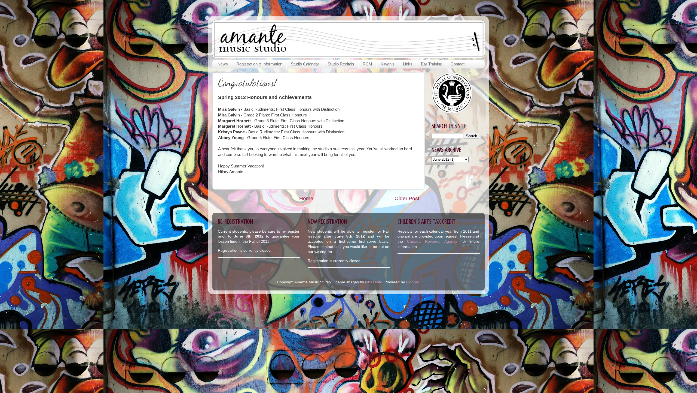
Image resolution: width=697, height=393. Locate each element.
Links (407, 64)
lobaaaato (373, 282)
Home (306, 198)
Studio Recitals (341, 64)
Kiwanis (388, 64)
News (223, 64)
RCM (367, 64)
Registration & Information (259, 64)
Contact (457, 64)
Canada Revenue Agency (434, 241)
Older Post (407, 198)
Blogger (412, 282)
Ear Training (431, 64)
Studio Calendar (305, 64)
